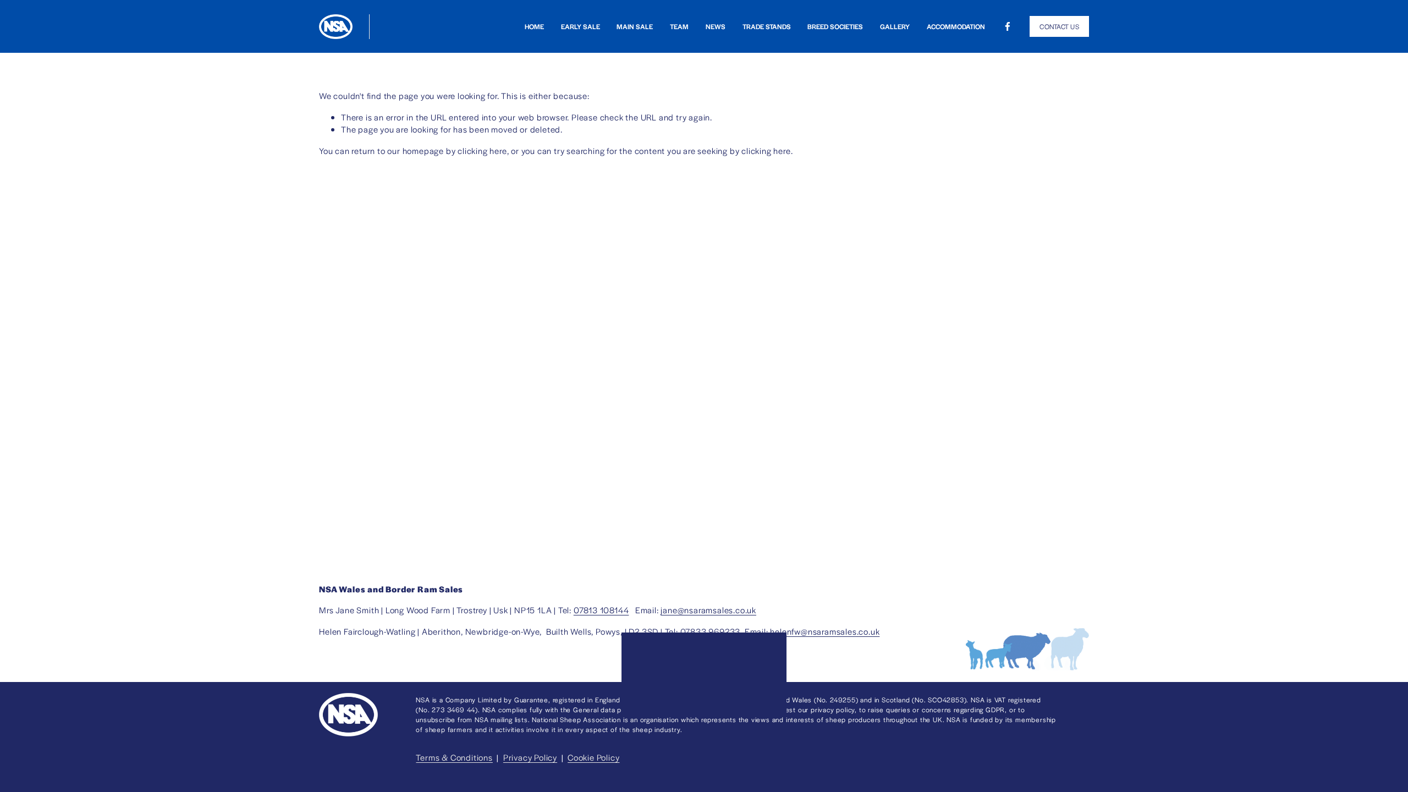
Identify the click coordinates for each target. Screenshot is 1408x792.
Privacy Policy (530, 757)
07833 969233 (710, 631)
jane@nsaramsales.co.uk (708, 609)
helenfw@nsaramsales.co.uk (824, 631)
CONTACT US (1059, 26)
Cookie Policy (593, 757)
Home (534, 27)
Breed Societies (835, 27)
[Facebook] (1007, 26)
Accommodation (956, 27)
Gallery (895, 27)
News (715, 27)
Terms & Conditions (454, 757)
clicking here (482, 150)
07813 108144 (601, 609)
